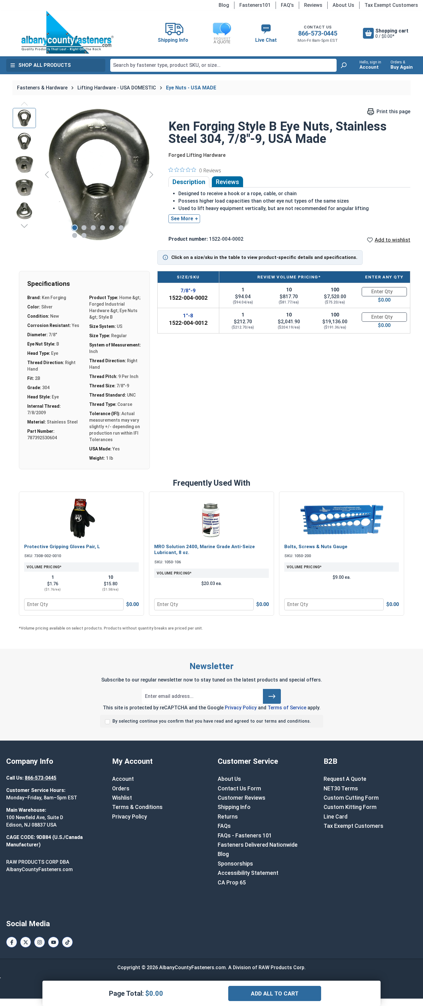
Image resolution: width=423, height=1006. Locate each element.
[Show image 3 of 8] (93, 227)
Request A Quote (345, 779)
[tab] (188, 181)
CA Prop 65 (232, 882)
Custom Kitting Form (350, 807)
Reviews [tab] (227, 182)
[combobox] (223, 65)
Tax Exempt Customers (391, 5)
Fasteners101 (255, 5)
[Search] (343, 65)
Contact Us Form (239, 788)
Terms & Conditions (137, 807)
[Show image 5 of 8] (111, 227)
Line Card (335, 817)
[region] (84, 174)
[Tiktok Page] (67, 942)
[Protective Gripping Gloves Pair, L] (81, 518)
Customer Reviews (241, 798)
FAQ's (287, 5)
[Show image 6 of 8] (121, 227)
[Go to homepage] (67, 32)
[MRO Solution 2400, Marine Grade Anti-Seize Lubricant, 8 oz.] (211, 518)
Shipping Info (234, 807)
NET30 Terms (341, 788)
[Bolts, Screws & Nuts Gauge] (341, 518)
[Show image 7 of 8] (74, 235)
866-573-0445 (317, 33)
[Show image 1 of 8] (74, 227)
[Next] (151, 174)
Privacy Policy (241, 708)
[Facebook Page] (11, 942)
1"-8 (188, 315)
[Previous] (46, 174)
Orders (120, 788)
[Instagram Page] (39, 942)
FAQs (224, 826)
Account (123, 779)
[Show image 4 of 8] (102, 227)
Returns (228, 817)
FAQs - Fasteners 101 (245, 835)
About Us (343, 5)
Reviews (313, 5)
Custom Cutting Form (351, 798)
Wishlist (122, 798)
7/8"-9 (188, 290)
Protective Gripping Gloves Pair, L (62, 546)
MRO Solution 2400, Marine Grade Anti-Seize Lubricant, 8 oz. (204, 550)
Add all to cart (275, 993)
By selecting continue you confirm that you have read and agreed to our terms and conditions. (211, 721)
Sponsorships (235, 864)
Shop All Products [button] (44, 65)
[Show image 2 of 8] (83, 227)
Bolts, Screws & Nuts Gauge (315, 546)
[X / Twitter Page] (25, 942)
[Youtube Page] (53, 942)
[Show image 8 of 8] (83, 235)
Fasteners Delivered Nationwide (258, 845)
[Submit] (272, 696)
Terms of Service (287, 708)
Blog (224, 5)
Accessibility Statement (248, 873)
